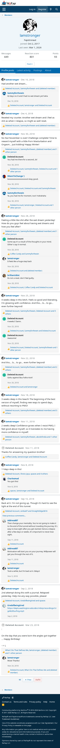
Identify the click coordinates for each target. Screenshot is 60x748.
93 (55, 56)
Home (52, 701)
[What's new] (51, 9)
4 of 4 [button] (38, 679)
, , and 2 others (31, 368)
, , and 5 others (30, 312)
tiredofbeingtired (15, 605)
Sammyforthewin (15, 93)
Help (45, 701)
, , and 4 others (26, 473)
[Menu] (4, 9)
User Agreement (47, 723)
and (24, 254)
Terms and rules (20, 701)
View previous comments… (14, 515)
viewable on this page (23, 725)
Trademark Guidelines (10, 719)
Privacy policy (35, 701)
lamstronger (12, 79)
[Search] (56, 9)
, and (30, 88)
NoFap (7, 697)
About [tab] (48, 70)
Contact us (6, 701)
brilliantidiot (13, 275)
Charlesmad (13, 478)
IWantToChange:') (15, 176)
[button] (12, 697)
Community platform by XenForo (25, 710)
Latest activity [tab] (24, 70)
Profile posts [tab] (7, 70)
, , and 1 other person (31, 150)
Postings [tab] (37, 70)
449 (6, 56)
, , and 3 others (31, 412)
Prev (29, 679)
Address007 (12, 520)
